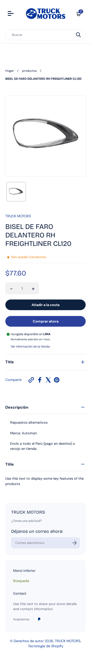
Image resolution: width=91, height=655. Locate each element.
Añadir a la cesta (45, 305)
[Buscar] (78, 34)
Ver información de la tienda (30, 346)
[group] (16, 191)
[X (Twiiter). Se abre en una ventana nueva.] (48, 380)
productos (29, 71)
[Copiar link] (31, 380)
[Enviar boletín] (74, 542)
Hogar (9, 71)
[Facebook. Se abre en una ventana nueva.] (40, 380)
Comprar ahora (45, 321)
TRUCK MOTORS (67, 641)
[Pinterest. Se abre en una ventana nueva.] (57, 380)
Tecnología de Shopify (45, 646)
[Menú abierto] (11, 14)
